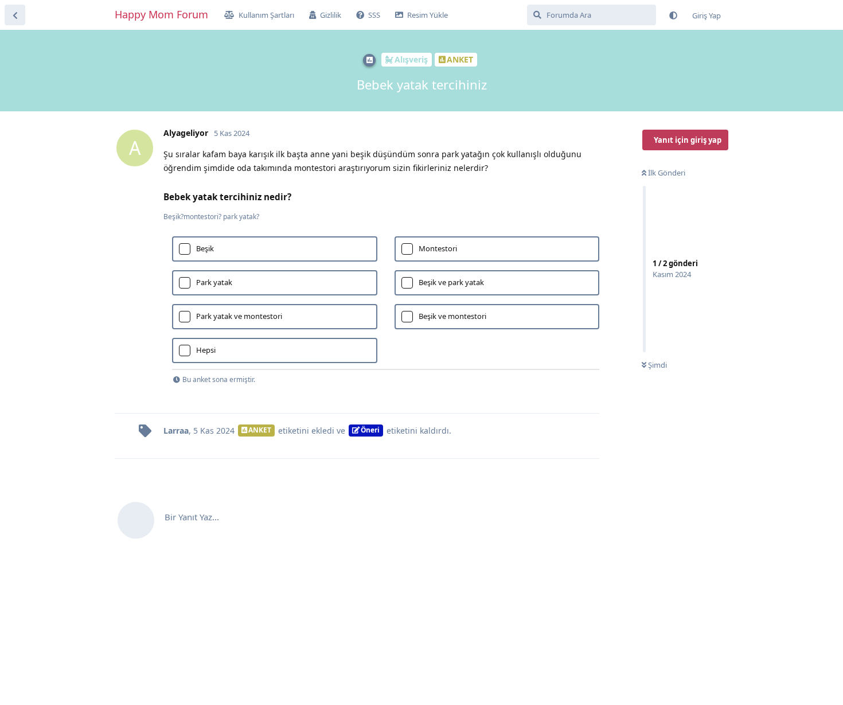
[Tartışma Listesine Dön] (15, 15)
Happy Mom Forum (161, 14)
